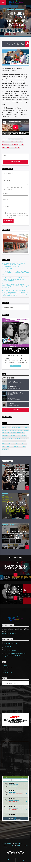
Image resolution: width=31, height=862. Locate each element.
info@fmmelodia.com (10, 650)
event (20, 430)
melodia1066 (22, 435)
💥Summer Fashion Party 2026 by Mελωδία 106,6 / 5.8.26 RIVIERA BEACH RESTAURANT (16, 535)
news (21, 144)
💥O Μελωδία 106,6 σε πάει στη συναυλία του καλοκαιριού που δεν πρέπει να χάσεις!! (15, 505)
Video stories (19, 11)
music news (18, 438)
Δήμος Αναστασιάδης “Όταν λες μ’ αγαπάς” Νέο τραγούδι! (15, 591)
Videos (19, 845)
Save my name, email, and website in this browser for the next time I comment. (18, 213)
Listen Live (6, 847)
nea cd (26, 438)
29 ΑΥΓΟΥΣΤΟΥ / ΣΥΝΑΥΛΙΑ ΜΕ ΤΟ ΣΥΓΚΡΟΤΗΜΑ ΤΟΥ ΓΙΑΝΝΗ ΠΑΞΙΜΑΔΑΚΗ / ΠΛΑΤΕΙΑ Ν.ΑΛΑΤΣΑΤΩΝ (13, 265)
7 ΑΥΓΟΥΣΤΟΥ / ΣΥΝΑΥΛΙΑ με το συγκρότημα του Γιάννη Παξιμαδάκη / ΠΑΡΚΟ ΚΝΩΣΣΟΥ (14, 279)
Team (12, 845)
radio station (7, 147)
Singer (16, 446)
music (11, 142)
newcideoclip (15, 441)
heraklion (5, 433)
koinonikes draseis (17, 433)
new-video (14, 144)
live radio (11, 139)
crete (4, 430)
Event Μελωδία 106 (8, 524)
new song (5, 144)
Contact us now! (7, 672)
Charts (5, 845)
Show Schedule (7, 668)
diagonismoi (12, 430)
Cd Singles (10, 11)
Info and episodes (15, 366)
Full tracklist (15, 410)
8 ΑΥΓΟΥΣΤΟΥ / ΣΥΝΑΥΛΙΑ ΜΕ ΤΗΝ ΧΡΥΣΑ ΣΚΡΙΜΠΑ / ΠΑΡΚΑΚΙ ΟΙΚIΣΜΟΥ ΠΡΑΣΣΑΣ (15, 273)
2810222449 (7, 647)
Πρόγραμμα (18, 843)
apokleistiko (16, 427)
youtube (16, 147)
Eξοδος (4, 465)
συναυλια (5, 449)
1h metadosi (6, 427)
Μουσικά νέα (7, 843)
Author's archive (15, 162)
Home (5, 665)
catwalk (26, 427)
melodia (19, 139)
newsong (23, 444)
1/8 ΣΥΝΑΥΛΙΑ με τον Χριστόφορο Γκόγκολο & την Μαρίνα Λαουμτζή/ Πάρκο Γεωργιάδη (15, 285)
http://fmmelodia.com (10, 643)
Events (5, 670)
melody (4, 142)
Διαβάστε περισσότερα (8, 633)
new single (18, 142)
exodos (26, 430)
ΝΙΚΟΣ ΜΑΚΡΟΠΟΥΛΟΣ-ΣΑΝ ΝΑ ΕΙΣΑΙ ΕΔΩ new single (15, 568)
